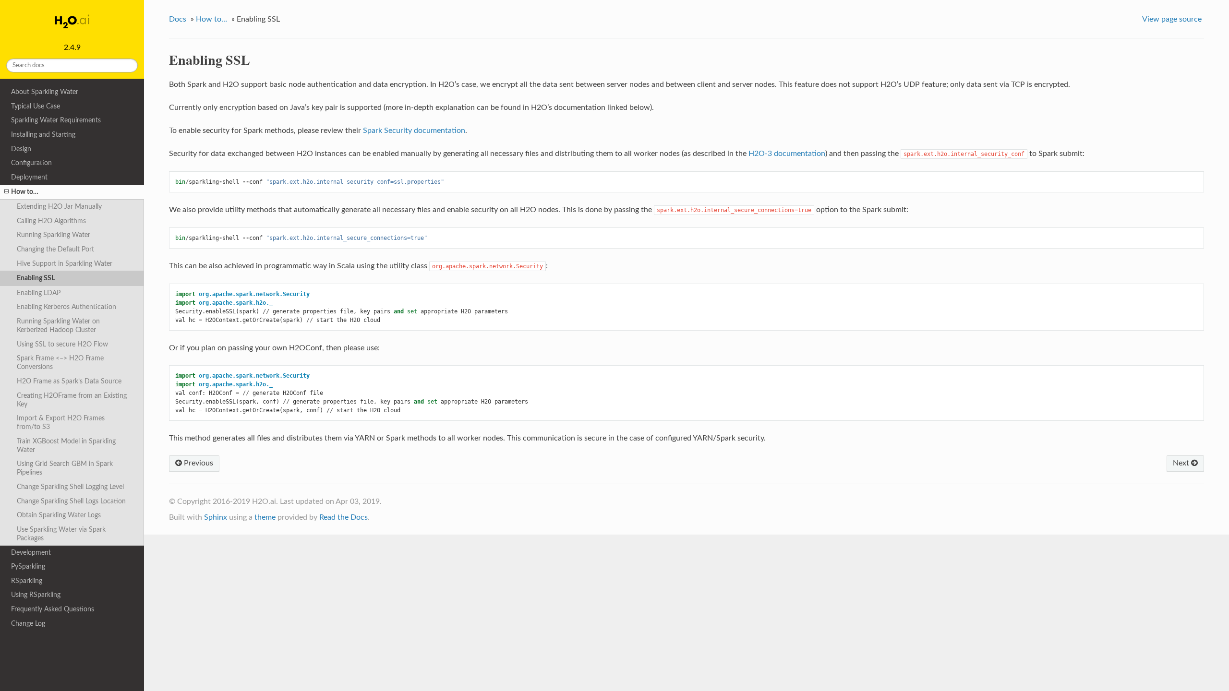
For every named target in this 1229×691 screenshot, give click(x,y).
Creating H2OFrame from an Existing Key (72, 400)
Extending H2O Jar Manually (59, 206)
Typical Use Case (35, 106)
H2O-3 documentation (786, 153)
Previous (197, 463)
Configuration (31, 163)
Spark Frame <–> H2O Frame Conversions (60, 362)
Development (31, 552)
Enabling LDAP (38, 293)
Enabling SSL (36, 278)
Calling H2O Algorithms (51, 221)
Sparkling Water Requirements (56, 120)
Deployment (29, 177)
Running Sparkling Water (53, 234)
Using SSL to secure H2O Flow (62, 344)
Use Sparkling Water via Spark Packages (61, 534)
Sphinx (215, 517)
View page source (1172, 19)
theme (265, 517)
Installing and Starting (43, 134)
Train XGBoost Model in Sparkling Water (66, 445)
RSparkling (26, 580)
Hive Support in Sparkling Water (64, 263)
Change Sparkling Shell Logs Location (71, 501)
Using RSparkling (35, 594)
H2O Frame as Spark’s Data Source (69, 381)
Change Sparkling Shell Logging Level (70, 486)
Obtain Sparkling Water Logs (59, 515)
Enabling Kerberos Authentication (66, 306)
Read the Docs (343, 517)
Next (1182, 463)
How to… (24, 191)
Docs (177, 19)
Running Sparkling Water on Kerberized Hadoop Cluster (58, 326)
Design (21, 149)
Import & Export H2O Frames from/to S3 (61, 422)
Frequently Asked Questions (52, 609)
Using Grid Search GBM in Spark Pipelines (65, 468)
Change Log (28, 623)
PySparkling (28, 566)
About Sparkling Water (44, 91)
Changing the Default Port (55, 249)
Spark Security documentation (414, 130)
